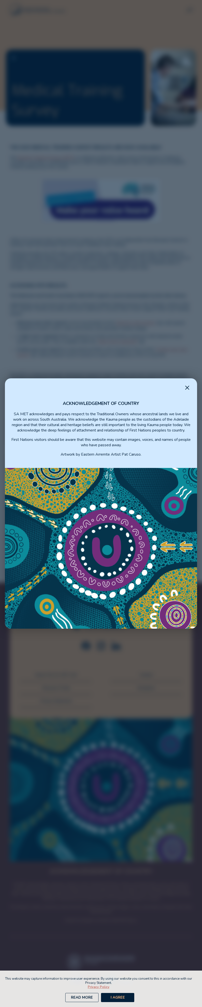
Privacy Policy (98, 987)
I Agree (118, 997)
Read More (82, 997)
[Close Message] (187, 388)
